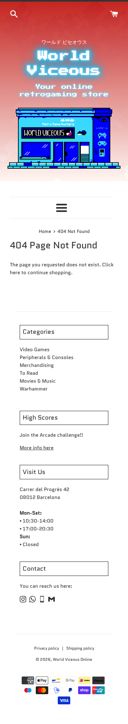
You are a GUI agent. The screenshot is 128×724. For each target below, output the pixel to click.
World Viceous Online (72, 659)
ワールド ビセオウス (64, 42)
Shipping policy (80, 648)
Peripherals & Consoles (47, 357)
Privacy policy (47, 648)
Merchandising (37, 365)
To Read (29, 373)
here (15, 272)
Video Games (35, 349)
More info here (36, 447)
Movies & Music (38, 381)
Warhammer (34, 388)
